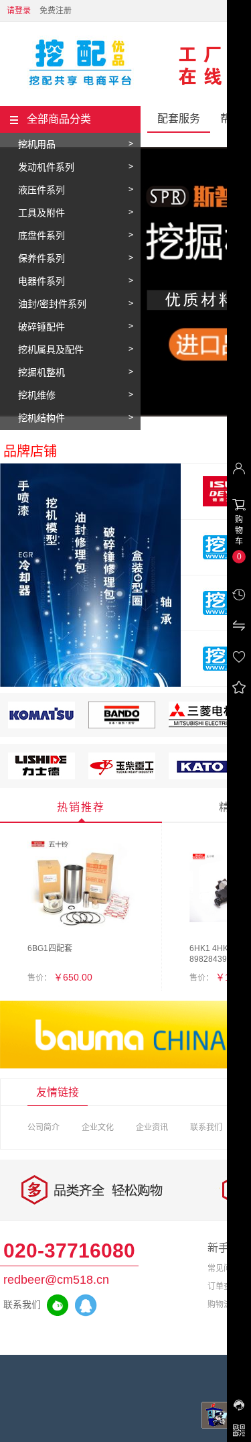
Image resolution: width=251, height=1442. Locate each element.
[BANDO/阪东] (121, 725)
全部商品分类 (59, 119)
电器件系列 (41, 281)
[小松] (41, 725)
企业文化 (98, 1127)
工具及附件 (41, 212)
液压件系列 (41, 189)
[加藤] (202, 776)
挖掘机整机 (41, 372)
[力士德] (41, 776)
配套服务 (178, 118)
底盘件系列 (41, 235)
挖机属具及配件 (51, 349)
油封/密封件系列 (52, 303)
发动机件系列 (46, 167)
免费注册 (55, 10)
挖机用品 (37, 144)
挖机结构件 (41, 417)
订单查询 (223, 1286)
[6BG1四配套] (81, 886)
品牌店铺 (30, 451)
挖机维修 (37, 395)
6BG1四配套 (49, 948)
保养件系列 (41, 258)
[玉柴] (121, 776)
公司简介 (43, 1127)
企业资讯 (152, 1127)
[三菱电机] (202, 725)
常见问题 (223, 1268)
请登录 (19, 10)
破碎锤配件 (41, 326)
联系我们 (206, 1127)
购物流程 (223, 1304)
